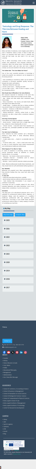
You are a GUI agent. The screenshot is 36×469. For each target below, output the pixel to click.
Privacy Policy (17, 454)
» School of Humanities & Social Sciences (14, 393)
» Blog (4, 434)
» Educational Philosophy (9, 370)
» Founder (5, 358)
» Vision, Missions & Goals (9, 363)
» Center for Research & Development (13, 408)
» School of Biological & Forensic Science (14, 396)
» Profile (4, 368)
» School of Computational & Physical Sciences (15, 398)
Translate (16, 450)
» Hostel (4, 431)
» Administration (7, 375)
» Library (4, 419)
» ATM (4, 429)
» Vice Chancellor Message (10, 377)
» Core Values (6, 365)
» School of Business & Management (13, 391)
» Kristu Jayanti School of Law (10, 401)
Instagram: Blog (20, 214)
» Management (6, 372)
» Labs (4, 422)
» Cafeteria (5, 426)
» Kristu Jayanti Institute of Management (13, 403)
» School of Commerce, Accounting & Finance (15, 389)
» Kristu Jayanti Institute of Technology (13, 405)
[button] (7, 220)
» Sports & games (7, 424)
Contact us (7, 341)
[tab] (18, 221)
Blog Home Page (8, 214)
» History (4, 360)
